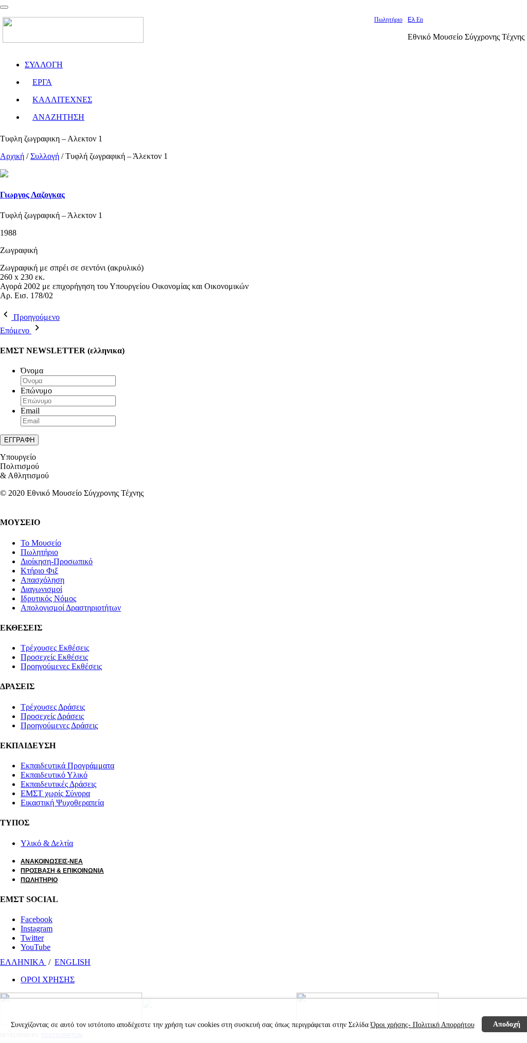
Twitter (32, 937)
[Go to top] (4, 7)
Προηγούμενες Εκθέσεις (61, 666)
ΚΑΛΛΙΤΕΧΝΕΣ (62, 99)
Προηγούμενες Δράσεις (59, 725)
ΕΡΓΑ (42, 82)
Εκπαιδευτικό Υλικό (54, 774)
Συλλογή (44, 156)
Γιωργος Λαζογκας (32, 194)
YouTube (35, 947)
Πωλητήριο (388, 19)
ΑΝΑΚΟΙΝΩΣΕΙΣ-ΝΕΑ (52, 861)
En (419, 19)
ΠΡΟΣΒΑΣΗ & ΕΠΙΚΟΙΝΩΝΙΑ (62, 870)
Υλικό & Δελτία (47, 843)
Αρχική (12, 156)
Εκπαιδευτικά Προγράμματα (67, 765)
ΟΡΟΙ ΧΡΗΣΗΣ (48, 979)
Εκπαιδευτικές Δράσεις (58, 784)
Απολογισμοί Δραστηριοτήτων (71, 607)
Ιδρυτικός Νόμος (48, 598)
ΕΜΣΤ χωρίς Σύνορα (55, 793)
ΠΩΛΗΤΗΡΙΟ (39, 880)
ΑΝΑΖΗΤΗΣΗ (58, 117)
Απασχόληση (42, 580)
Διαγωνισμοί (41, 589)
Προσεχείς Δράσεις (52, 716)
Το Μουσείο (41, 542)
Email (30, 410)
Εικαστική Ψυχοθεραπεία (62, 802)
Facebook (36, 919)
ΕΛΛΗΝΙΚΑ (23, 962)
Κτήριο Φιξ (39, 570)
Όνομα (32, 370)
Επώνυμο (36, 390)
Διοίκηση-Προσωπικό (57, 561)
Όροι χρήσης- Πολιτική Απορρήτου (423, 1024)
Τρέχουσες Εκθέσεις (55, 647)
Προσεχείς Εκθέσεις (54, 657)
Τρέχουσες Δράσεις (53, 707)
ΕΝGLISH (73, 962)
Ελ (412, 19)
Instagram (36, 928)
